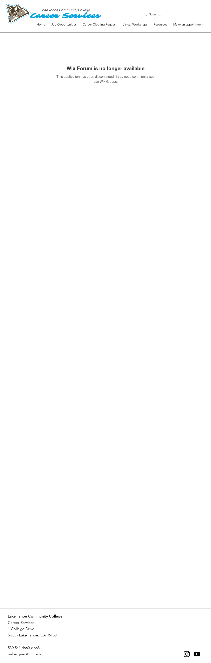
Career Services (65, 15)
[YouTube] (197, 654)
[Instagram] (187, 654)
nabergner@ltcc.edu (25, 654)
